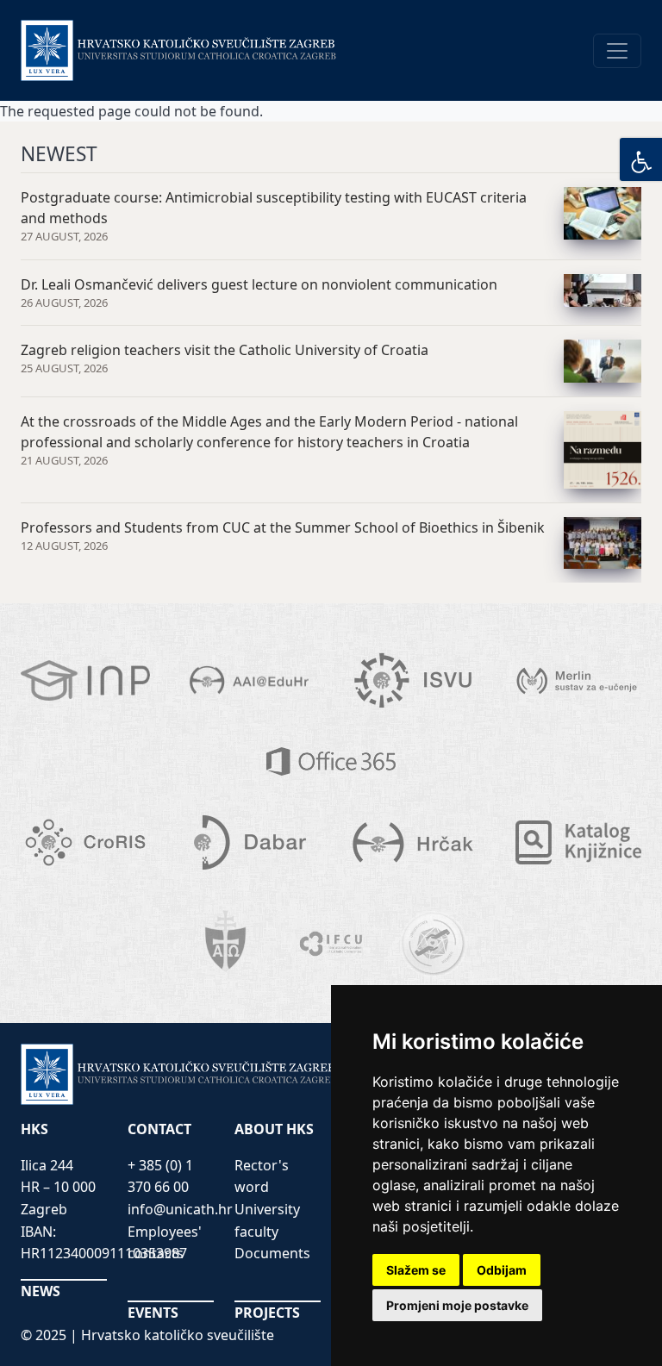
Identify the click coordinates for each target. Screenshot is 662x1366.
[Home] (179, 50)
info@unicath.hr (180, 1209)
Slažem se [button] (416, 1270)
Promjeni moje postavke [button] (457, 1305)
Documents (272, 1253)
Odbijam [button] (502, 1270)
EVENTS (153, 1312)
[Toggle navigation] (617, 51)
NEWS (40, 1291)
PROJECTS (267, 1312)
